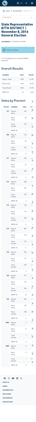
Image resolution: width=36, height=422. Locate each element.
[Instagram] (9, 378)
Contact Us (6, 382)
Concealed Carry (8, 402)
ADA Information (7, 398)
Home (8, 11)
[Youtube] (13, 378)
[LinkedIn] (17, 378)
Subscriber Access (8, 390)
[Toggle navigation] (32, 3)
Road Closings (7, 394)
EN (21, 3)
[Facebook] (5, 378)
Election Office (17, 11)
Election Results (31, 11)
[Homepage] (8, 3)
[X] (21, 378)
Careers (5, 386)
